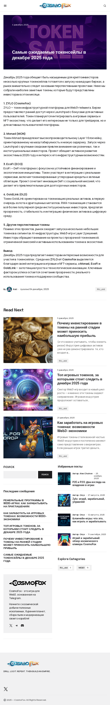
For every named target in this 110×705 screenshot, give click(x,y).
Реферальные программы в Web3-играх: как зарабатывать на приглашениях (25, 503)
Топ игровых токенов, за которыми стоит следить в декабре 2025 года (23, 529)
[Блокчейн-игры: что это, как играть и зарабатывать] (64, 520)
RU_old (101, 289)
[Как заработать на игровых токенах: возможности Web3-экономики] (28, 437)
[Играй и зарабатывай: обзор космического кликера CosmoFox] (64, 539)
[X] (11, 625)
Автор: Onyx (78, 495)
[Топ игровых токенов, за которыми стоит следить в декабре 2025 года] (28, 390)
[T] (16, 625)
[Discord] (22, 625)
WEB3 (83, 567)
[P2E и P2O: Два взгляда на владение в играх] (64, 478)
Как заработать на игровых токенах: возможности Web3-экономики (24, 516)
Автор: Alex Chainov (82, 473)
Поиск (9, 467)
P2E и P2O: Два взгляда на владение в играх (88, 484)
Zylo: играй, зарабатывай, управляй (88, 500)
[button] (5, 5)
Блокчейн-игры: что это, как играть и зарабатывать (89, 520)
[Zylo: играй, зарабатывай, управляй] (64, 500)
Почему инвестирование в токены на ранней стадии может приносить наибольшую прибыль (26, 544)
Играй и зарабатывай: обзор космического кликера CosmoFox (86, 541)
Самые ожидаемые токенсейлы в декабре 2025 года (23, 558)
